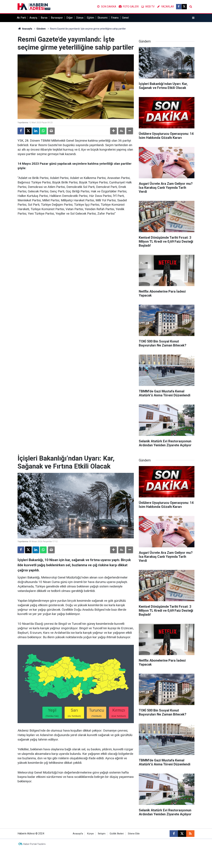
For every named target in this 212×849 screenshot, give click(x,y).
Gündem (41, 28)
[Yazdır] (51, 131)
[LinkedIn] (35, 131)
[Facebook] (21, 131)
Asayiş (33, 17)
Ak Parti (21, 17)
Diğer (69, 17)
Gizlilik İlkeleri (117, 833)
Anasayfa (27, 28)
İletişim (102, 833)
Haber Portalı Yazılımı (34, 844)
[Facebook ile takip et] (178, 6)
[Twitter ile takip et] (184, 6)
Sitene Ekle (134, 833)
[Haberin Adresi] (34, 6)
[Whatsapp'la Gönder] (43, 131)
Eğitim (90, 17)
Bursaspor (57, 17)
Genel (125, 17)
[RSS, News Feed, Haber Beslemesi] (190, 833)
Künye (90, 833)
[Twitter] (28, 131)
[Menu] (193, 18)
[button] (113, 131)
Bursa (44, 17)
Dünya (79, 17)
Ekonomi (102, 17)
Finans (115, 17)
